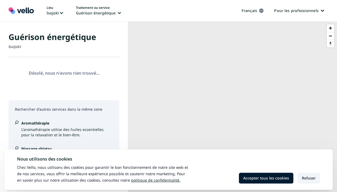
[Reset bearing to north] (330, 43)
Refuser (309, 178)
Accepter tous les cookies (266, 178)
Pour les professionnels (296, 10)
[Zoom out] (330, 36)
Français (249, 10)
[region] (232, 107)
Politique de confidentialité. (155, 180)
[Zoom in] (330, 28)
